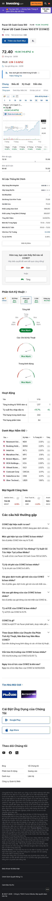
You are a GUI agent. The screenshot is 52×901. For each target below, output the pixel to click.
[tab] (15, 300)
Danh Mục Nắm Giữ (20, 90)
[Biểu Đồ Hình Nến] (4, 96)
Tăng (28, 279)
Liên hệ (31, 776)
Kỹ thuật (26, 84)
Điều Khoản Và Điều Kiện (11, 869)
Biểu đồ (15, 84)
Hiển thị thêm (26, 243)
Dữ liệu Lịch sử (35, 90)
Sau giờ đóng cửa (11, 66)
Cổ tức (45, 90)
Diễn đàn (37, 84)
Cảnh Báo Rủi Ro (8, 885)
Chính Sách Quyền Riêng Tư (12, 877)
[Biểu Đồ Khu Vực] (8, 96)
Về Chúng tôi (33, 766)
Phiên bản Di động (9, 771)
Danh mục (6, 776)
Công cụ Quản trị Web (11, 781)
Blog (4, 766)
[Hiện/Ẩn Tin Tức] (17, 96)
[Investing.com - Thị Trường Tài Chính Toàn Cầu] (14, 3)
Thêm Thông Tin (15, 76)
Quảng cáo (32, 771)
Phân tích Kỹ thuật (13, 291)
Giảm (28, 268)
